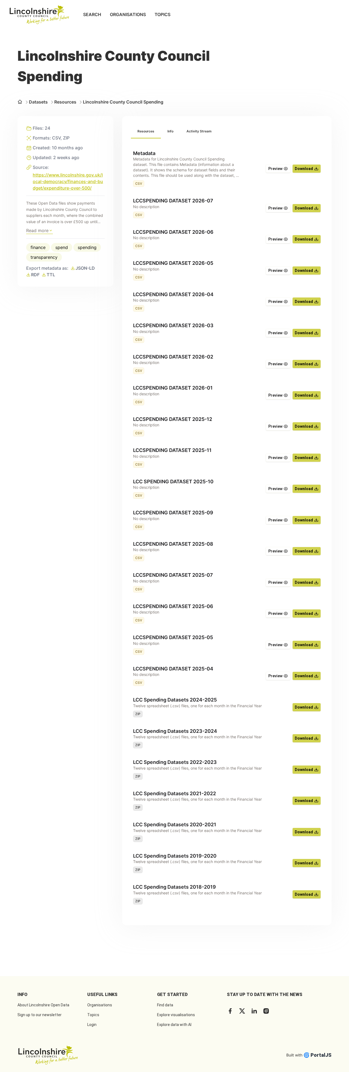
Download (304, 168)
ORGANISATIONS (128, 14)
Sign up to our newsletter (39, 1015)
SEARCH (92, 14)
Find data (165, 1005)
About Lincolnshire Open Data (43, 1005)
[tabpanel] (227, 527)
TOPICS (162, 14)
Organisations (99, 1005)
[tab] (146, 131)
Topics (93, 1015)
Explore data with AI (174, 1024)
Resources (65, 102)
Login (92, 1024)
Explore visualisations (176, 1015)
